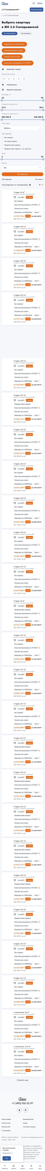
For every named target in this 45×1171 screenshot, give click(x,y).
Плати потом (6, 1123)
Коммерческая (28, 1119)
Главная (22, 1168)
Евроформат (12, 84)
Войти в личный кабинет (10, 1137)
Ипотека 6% (6, 1127)
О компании (6, 1130)
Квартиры (5, 1168)
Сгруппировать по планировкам (15, 185)
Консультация (36, 9)
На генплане (25, 33)
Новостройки (6, 1119)
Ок (7, 1158)
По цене (38, 179)
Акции (31, 1168)
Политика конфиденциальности (32, 1137)
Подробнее (7, 1153)
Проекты (13, 1168)
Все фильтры (22, 174)
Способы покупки (29, 1127)
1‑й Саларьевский (11, 15)
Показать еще (22, 1080)
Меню (40, 1169)
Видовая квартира (14, 89)
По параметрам (9, 33)
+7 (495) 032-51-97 (22, 1103)
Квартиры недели (14, 69)
